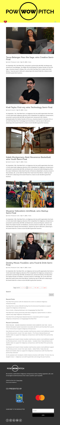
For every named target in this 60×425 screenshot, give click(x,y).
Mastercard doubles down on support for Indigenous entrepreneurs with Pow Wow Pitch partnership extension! (29, 334)
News (29, 62)
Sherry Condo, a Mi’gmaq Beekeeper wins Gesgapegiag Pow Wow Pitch (24, 310)
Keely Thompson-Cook (13, 62)
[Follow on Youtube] (17, 420)
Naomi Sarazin (11, 110)
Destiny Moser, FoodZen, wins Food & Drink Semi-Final (29, 264)
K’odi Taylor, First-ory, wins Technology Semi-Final (29, 107)
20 (37, 287)
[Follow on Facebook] (7, 420)
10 (35, 287)
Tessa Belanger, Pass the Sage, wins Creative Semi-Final (30, 58)
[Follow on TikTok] (20, 420)
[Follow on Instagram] (10, 420)
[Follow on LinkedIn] (14, 420)
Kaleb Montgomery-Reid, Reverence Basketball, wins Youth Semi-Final (28, 158)
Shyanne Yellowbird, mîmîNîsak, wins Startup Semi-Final (27, 212)
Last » (45, 287)
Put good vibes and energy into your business (38, 357)
